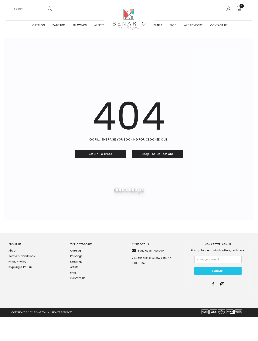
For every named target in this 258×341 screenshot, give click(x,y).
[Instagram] (222, 284)
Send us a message (151, 250)
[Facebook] (213, 284)
